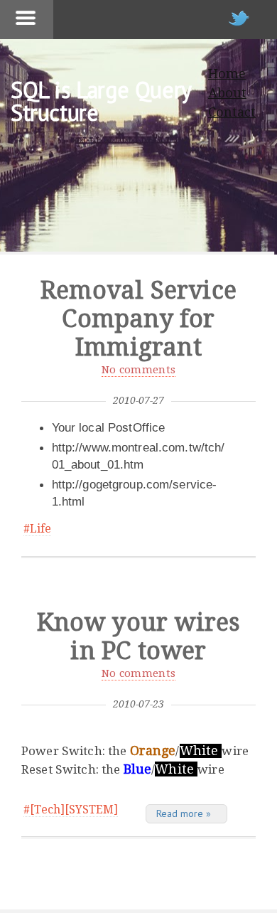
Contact (232, 112)
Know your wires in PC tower (139, 636)
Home (227, 73)
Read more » (183, 813)
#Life (37, 528)
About (227, 92)
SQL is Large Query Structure (101, 101)
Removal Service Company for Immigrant (138, 318)
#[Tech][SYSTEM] (70, 809)
